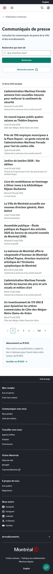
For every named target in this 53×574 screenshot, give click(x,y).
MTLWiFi (5, 465)
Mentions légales (26, 562)
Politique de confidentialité (33, 558)
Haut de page (45, 379)
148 (40, 331)
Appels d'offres (8, 435)
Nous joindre (7, 414)
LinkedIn (9, 516)
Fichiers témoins (13, 558)
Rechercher (27, 60)
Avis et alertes (8, 393)
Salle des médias (9, 419)
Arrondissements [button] (10, 537)
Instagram (10, 511)
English (45, 2)
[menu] (12, 7)
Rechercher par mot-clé (13, 47)
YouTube (9, 526)
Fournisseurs (7, 444)
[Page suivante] (45, 330)
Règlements (7, 491)
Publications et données (16, 17)
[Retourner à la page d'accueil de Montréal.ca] (4, 7)
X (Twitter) (10, 521)
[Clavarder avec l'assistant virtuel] (46, 567)
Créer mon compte (9, 398)
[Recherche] (42, 7)
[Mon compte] (48, 7)
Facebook (10, 507)
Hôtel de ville (7, 460)
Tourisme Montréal (10, 470)
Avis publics (7, 486)
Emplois (5, 439)
